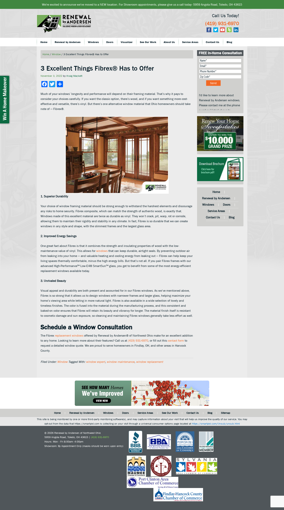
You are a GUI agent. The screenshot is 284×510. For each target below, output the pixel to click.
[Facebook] (209, 29)
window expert (95, 361)
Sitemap (225, 412)
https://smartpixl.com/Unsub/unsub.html (216, 423)
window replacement (149, 361)
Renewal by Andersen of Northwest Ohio (68, 26)
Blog (232, 217)
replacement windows (69, 335)
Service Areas (216, 211)
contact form (176, 340)
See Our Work (170, 412)
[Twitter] (215, 29)
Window (62, 361)
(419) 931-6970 (222, 23)
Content (6, 104)
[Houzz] (229, 29)
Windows (208, 204)
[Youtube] (222, 29)
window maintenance (120, 361)
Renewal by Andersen (216, 198)
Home (216, 191)
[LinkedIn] (236, 29)
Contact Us (213, 217)
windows (102, 250)
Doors (226, 204)
